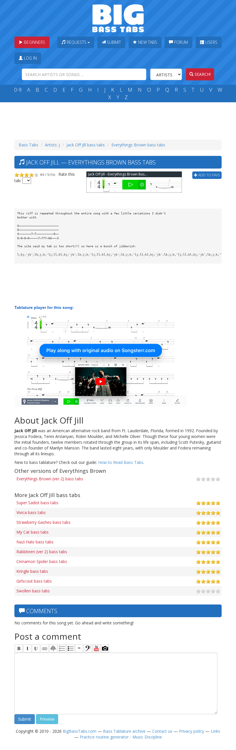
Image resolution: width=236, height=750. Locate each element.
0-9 (18, 89)
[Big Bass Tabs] (118, 17)
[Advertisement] (119, 120)
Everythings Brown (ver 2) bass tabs (49, 478)
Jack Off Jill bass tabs (85, 145)
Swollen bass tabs (33, 591)
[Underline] (36, 648)
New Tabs (147, 42)
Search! (202, 74)
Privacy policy (191, 731)
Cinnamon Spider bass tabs (41, 561)
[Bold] (19, 648)
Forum (180, 42)
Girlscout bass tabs (34, 581)
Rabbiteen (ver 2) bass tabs (41, 551)
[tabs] (88, 648)
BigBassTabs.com (79, 731)
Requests (76, 42)
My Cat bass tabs (32, 532)
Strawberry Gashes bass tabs (43, 522)
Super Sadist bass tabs (37, 502)
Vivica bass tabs (31, 512)
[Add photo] (105, 648)
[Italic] (27, 648)
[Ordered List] (62, 648)
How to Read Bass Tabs (120, 462)
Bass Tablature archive (124, 731)
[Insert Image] (53, 648)
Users (210, 42)
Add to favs (208, 175)
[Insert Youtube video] (96, 648)
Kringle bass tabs (32, 571)
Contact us (162, 731)
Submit (113, 42)
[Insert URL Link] (45, 648)
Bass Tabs (28, 145)
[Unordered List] (70, 648)
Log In (30, 58)
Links (215, 731)
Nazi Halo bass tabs (35, 542)
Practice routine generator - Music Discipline (121, 737)
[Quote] (79, 648)
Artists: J (52, 145)
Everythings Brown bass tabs (138, 145)
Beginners (34, 42)
